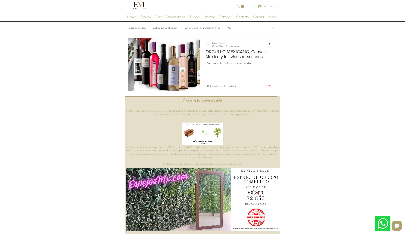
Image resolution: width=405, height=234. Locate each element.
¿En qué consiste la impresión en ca (202, 27)
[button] (241, 6)
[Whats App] (382, 223)
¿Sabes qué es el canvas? (165, 27)
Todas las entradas (137, 27)
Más (229, 27)
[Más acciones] (270, 44)
